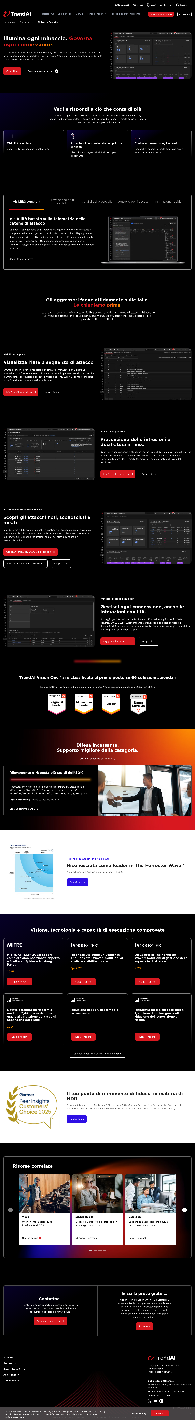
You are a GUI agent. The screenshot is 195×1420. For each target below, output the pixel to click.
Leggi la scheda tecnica (19, 392)
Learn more (18, 1417)
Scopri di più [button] (52, 392)
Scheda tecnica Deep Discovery (24, 563)
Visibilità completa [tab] (26, 201)
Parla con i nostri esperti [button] (51, 1321)
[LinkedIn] (161, 1401)
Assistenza (138, 5)
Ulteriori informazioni (87, 1238)
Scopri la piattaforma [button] (21, 259)
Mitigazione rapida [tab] (168, 201)
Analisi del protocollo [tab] (97, 201)
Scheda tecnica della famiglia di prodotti (29, 551)
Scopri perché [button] (77, 882)
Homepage (9, 22)
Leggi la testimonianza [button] (22, 808)
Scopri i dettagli (138, 1238)
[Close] (190, 1413)
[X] (149, 1401)
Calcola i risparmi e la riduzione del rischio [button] (98, 1053)
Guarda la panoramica (40, 71)
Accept (159, 1413)
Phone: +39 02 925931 (159, 1395)
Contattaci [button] (184, 14)
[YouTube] (155, 1401)
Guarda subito (30, 1238)
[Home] (162, 1357)
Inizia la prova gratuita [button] (161, 14)
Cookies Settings (139, 1413)
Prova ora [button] (144, 1326)
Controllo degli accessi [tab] (133, 201)
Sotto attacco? (122, 5)
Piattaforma (26, 22)
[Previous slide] (10, 1210)
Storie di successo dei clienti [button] (96, 758)
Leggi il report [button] (19, 981)
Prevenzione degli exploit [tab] (62, 201)
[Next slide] (184, 1210)
